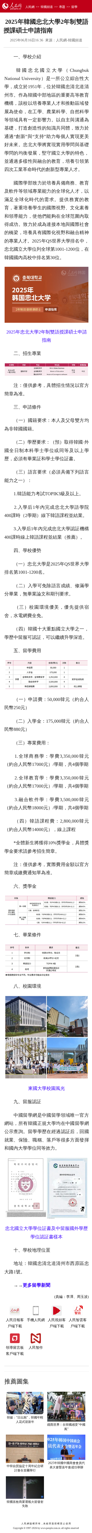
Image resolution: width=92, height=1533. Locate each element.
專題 (62, 7)
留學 (74, 7)
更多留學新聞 (36, 1285)
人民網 (29, 7)
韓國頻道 (47, 7)
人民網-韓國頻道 (69, 40)
